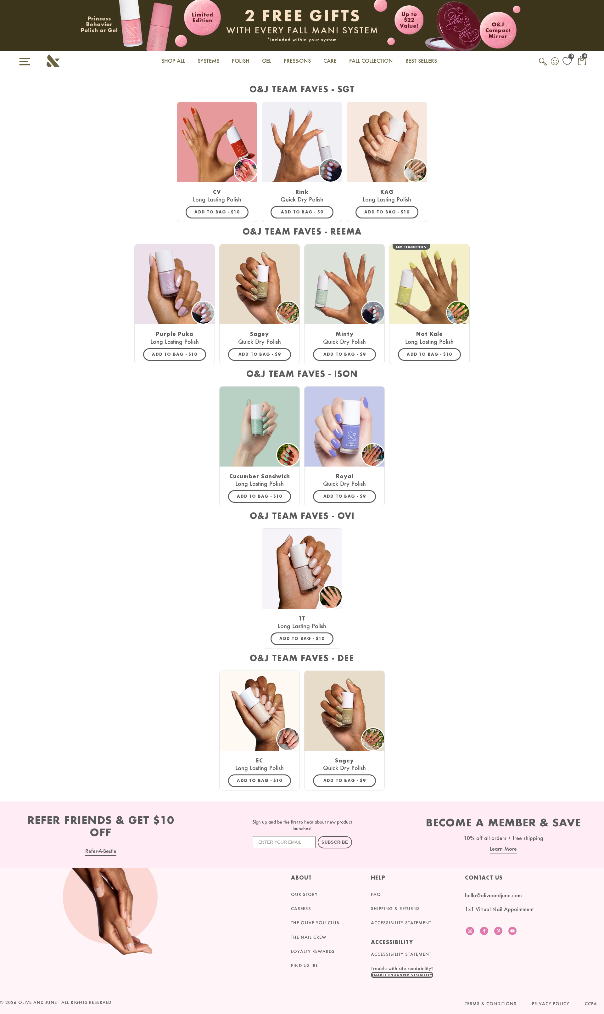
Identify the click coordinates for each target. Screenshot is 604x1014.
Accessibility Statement (401, 922)
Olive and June (37, 1002)
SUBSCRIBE (335, 842)
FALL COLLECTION (371, 60)
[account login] (555, 62)
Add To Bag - (221, 211)
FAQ (376, 894)
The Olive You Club (315, 922)
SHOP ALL (173, 60)
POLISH (240, 60)
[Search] (543, 65)
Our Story (304, 894)
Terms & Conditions (491, 1003)
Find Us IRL (304, 965)
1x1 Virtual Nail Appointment (499, 909)
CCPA (591, 1003)
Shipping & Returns (395, 908)
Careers (301, 908)
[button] (402, 975)
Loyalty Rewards (313, 951)
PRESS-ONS (297, 60)
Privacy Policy (550, 1003)
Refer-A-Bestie (100, 850)
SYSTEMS (208, 60)
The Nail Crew (309, 937)
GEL (266, 60)
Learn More (503, 848)
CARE (330, 60)
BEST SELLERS (421, 60)
